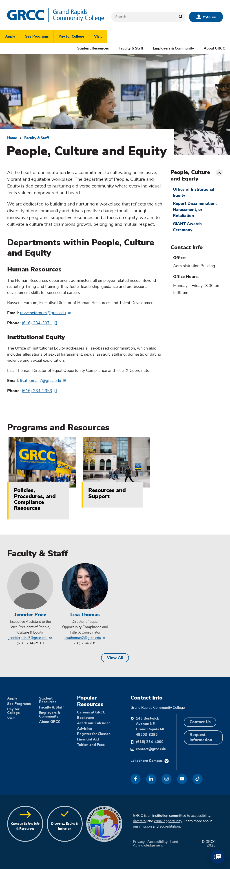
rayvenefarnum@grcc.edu (43, 313)
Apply (10, 36)
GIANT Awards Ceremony (187, 227)
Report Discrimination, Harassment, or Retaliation (195, 210)
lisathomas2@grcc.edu (40, 381)
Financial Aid (88, 739)
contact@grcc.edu (151, 749)
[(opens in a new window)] (135, 779)
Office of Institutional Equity (193, 192)
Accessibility (157, 842)
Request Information (201, 737)
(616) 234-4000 (150, 742)
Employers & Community (173, 48)
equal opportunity (168, 821)
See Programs (37, 36)
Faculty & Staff (131, 48)
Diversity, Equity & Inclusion (64, 826)
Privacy (139, 842)
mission (145, 826)
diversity (139, 821)
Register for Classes (94, 734)
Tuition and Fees (91, 745)
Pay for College (71, 36)
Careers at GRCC (91, 712)
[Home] (55, 15)
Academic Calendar (93, 723)
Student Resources (93, 48)
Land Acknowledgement (155, 843)
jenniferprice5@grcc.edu (28, 638)
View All (115, 658)
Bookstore (85, 718)
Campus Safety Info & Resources (25, 826)
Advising (84, 728)
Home (12, 138)
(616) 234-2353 (37, 391)
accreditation (169, 826)
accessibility (200, 815)
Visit (98, 36)
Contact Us (200, 722)
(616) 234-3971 (37, 323)
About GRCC (214, 48)
